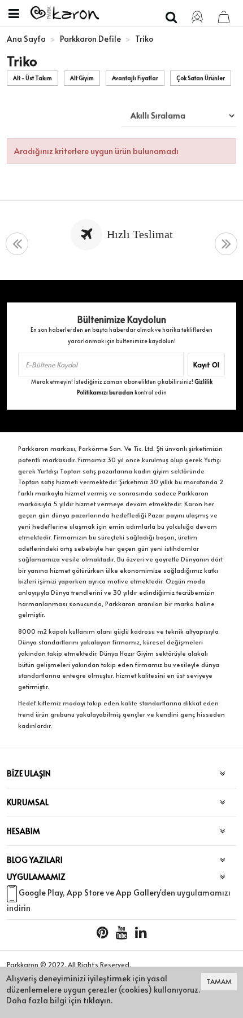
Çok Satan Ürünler (200, 78)
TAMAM (219, 981)
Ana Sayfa (26, 38)
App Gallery (138, 892)
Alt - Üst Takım (32, 78)
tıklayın (97, 1000)
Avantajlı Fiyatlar (135, 78)
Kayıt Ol (206, 364)
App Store (85, 892)
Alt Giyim (82, 78)
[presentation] (17, 244)
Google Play (41, 892)
